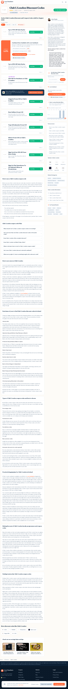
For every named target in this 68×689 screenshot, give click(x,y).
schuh (61, 214)
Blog (36, 674)
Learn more (20, 685)
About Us (38, 672)
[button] (3, 25)
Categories (20, 674)
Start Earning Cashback (20, 54)
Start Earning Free (57, 94)
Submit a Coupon (39, 677)
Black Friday (21, 677)
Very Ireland (55, 214)
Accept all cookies (59, 684)
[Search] (62, 2)
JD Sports (59, 208)
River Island (58, 212)
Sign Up (62, 79)
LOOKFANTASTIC (51, 210)
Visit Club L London (61, 10)
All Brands (6, 659)
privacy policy (61, 82)
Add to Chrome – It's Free (19, 57)
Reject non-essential (46, 684)
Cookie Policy (56, 677)
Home (1, 659)
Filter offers (4, 22)
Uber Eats (50, 214)
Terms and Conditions (57, 672)
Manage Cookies (35, 684)
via (31, 54)
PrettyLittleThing (51, 212)
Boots (54, 208)
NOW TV (57, 210)
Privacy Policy (56, 674)
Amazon (49, 208)
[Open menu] (66, 2)
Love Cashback (24, 293)
